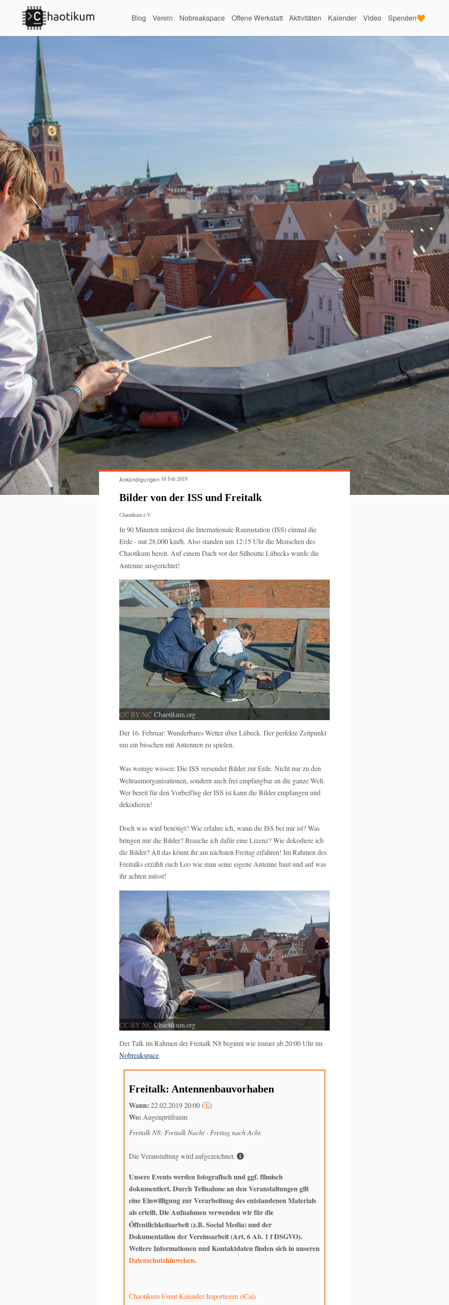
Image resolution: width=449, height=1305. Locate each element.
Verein (163, 18)
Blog (139, 18)
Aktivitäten (305, 18)
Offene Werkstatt (257, 18)
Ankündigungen (139, 479)
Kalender (342, 18)
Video (372, 18)
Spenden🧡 (406, 18)
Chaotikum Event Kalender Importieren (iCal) (192, 1296)
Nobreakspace (202, 18)
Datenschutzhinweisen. (162, 1260)
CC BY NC (135, 714)
